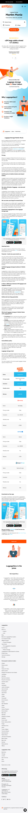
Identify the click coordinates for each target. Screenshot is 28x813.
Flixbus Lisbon (5, 665)
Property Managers (7, 642)
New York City (5, 757)
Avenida (3, 742)
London (3, 755)
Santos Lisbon (5, 670)
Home (3, 627)
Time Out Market (5, 731)
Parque (3, 683)
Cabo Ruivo (4, 692)
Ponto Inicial (4, 720)
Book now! (14, 541)
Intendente (4, 685)
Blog (3, 635)
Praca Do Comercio (6, 679)
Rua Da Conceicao (6, 678)
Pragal (3, 723)
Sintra (3, 727)
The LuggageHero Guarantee (9, 646)
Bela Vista (4, 712)
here (16, 250)
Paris (3, 759)
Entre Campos (5, 700)
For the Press (4, 647)
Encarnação (4, 690)
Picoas (3, 707)
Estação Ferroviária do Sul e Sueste (9, 672)
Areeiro (3, 701)
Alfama (3, 745)
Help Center (4, 644)
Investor (4, 631)
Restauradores (5, 744)
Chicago (3, 754)
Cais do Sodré (5, 689)
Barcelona (4, 752)
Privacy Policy (4, 653)
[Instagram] (6, 799)
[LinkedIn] (10, 799)
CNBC (11, 534)
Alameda (3, 714)
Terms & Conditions (6, 655)
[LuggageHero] (7, 7)
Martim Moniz (4, 734)
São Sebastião (5, 703)
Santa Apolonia (5, 733)
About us (3, 629)
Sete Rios (4, 676)
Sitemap (3, 657)
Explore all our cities (6, 764)
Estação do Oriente (6, 716)
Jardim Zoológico (5, 687)
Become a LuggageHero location (9, 636)
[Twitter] (4, 799)
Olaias (3, 705)
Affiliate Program (5, 640)
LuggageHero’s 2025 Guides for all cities (10, 651)
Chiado (3, 663)
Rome (3, 761)
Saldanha (4, 718)
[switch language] (22, 6)
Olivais (3, 694)
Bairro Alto (4, 740)
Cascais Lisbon (5, 681)
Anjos (3, 667)
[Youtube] (8, 799)
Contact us (4, 796)
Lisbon (12, 131)
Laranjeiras (4, 674)
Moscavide (4, 698)
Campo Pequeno (5, 709)
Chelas (3, 696)
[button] (25, 810)
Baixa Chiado (4, 738)
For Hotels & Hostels (6, 638)
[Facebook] (2, 799)
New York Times (22, 533)
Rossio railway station (6, 722)
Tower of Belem (5, 729)
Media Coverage (6, 649)
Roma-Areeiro (5, 711)
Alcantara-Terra (5, 725)
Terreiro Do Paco (5, 668)
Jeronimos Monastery (6, 736)
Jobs (4, 633)
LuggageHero (7, 131)
